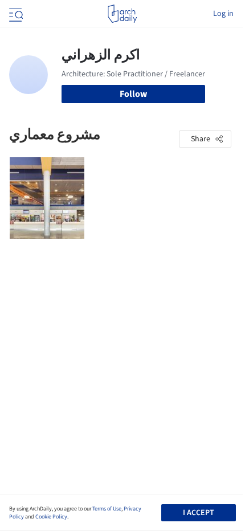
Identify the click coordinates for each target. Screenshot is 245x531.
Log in (223, 14)
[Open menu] (15, 14)
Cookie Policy (51, 517)
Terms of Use (106, 509)
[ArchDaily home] (122, 14)
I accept (198, 512)
